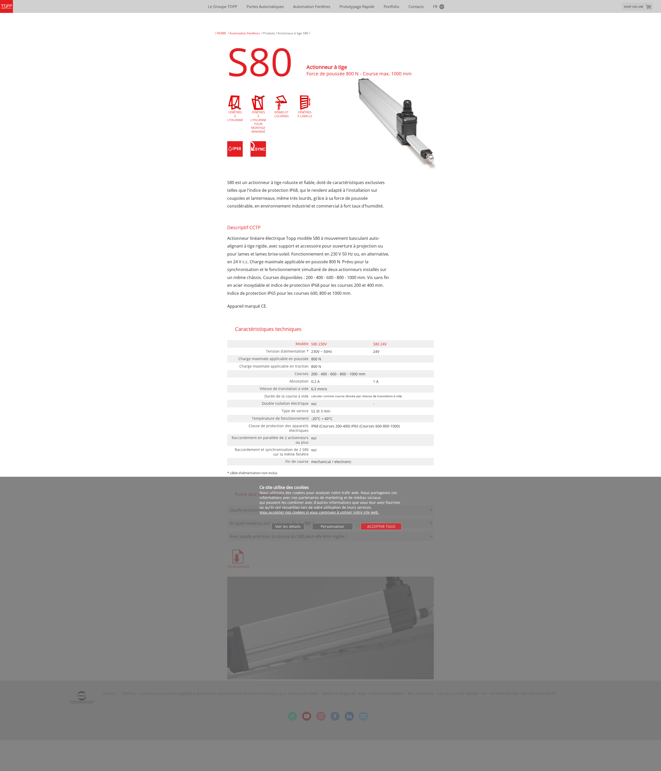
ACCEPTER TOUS (381, 526)
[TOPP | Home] (6, 6)
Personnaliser (332, 526)
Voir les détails (288, 526)
